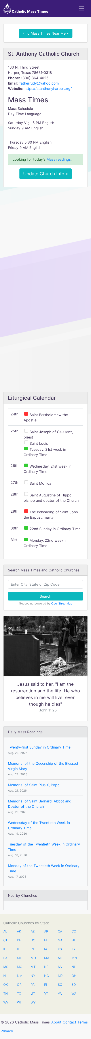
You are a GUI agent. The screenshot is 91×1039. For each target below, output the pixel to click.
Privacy (7, 1031)
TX (19, 993)
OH (74, 976)
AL (5, 931)
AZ (33, 931)
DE (19, 940)
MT (33, 967)
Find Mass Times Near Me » (46, 33)
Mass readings (59, 159)
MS (5, 967)
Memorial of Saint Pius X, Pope (33, 785)
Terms (83, 1022)
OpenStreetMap (61, 603)
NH (74, 967)
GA (60, 940)
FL (46, 940)
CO (74, 931)
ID (4, 949)
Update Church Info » (45, 173)
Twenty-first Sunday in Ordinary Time (39, 747)
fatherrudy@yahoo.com (39, 83)
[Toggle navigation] (81, 8)
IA (45, 949)
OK (5, 984)
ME (19, 958)
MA (46, 958)
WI (19, 1002)
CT (5, 940)
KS (60, 949)
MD (33, 958)
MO (19, 967)
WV (5, 1002)
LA (5, 958)
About (56, 1022)
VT (46, 993)
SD (74, 984)
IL (18, 949)
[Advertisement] (45, 238)
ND (60, 976)
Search (45, 596)
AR (46, 931)
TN (5, 993)
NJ (5, 976)
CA (60, 931)
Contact (69, 1022)
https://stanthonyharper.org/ (48, 88)
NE (46, 967)
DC (33, 940)
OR (19, 984)
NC (46, 976)
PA (32, 984)
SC (60, 984)
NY (33, 976)
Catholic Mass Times (29, 11)
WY (33, 1002)
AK (19, 931)
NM (19, 976)
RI (45, 984)
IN (32, 949)
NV (60, 967)
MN (74, 958)
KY (74, 949)
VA (60, 993)
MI (60, 958)
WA (74, 993)
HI (73, 940)
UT (33, 993)
